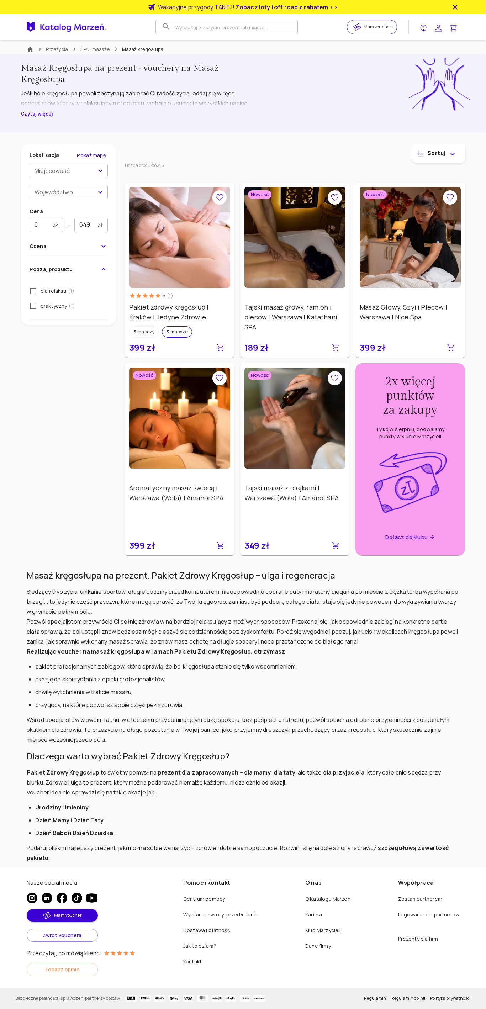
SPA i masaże (95, 49)
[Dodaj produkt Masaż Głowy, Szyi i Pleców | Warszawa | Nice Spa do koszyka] (451, 347)
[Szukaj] (166, 27)
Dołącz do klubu (406, 537)
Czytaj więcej (37, 114)
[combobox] (63, 171)
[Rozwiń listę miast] (100, 171)
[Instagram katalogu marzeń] (32, 898)
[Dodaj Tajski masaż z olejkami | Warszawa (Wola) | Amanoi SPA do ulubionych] (335, 378)
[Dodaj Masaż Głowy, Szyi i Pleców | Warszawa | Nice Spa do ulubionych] (450, 197)
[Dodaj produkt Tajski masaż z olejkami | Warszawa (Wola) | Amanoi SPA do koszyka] (335, 545)
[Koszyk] (453, 27)
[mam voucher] (358, 27)
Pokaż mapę (91, 155)
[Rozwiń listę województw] (100, 192)
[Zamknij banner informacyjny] (455, 7)
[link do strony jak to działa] (423, 27)
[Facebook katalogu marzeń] (62, 898)
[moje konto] (438, 27)
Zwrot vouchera (62, 935)
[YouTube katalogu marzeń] (91, 898)
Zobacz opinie (62, 969)
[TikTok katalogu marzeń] (77, 898)
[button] (144, 332)
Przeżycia (57, 49)
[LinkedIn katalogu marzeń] (47, 898)
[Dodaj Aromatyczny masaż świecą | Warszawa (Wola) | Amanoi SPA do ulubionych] (219, 378)
